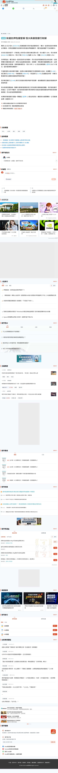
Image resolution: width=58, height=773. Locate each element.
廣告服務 (34, 762)
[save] (44, 8)
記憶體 (7, 626)
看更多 (54, 152)
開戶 (55, 542)
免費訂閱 (53, 742)
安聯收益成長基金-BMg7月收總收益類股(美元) (12, 540)
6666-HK (5, 55)
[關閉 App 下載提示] (1, 2)
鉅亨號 (19, 762)
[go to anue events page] (51, 5)
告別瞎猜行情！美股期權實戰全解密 (13, 106)
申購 (55, 548)
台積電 (7, 630)
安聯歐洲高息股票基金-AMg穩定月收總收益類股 (13, 553)
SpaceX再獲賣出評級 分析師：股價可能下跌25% (29, 215)
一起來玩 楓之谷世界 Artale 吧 (48, 215)
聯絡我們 (47, 762)
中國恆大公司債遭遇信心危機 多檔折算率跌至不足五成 (44, 191)
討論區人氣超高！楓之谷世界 (29, 233)
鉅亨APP (14, 762)
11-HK (39, 74)
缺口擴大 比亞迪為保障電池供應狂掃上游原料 (13, 145)
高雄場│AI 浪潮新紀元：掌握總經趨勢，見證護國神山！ (22, 480)
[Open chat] (55, 8)
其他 (7, 555)
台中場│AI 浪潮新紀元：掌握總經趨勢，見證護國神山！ (22, 460)
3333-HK (16, 46)
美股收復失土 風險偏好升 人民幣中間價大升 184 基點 (15, 142)
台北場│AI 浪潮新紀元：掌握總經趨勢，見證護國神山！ (22, 467)
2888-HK (11, 74)
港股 (9, 33)
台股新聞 (9, 391)
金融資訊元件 (40, 762)
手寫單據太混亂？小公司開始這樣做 (9, 233)
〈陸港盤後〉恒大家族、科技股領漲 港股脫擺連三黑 (16, 191)
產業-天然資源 (9, 561)
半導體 (7, 634)
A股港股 (4, 33)
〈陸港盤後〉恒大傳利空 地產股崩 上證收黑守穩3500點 (16, 140)
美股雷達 (9, 380)
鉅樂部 (24, 762)
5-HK (53, 71)
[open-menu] (1, 5)
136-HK (43, 55)
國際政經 (9, 369)
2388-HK (25, 74)
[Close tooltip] (53, 12)
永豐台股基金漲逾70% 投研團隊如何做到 (15, 103)
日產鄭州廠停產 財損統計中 (9, 147)
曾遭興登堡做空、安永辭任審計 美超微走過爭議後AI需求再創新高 (9, 215)
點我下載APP (18, 108)
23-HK (13, 80)
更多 (54, 285)
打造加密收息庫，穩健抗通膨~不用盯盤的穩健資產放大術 (21, 473)
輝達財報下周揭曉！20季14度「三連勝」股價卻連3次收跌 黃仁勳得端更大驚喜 (48, 233)
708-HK (24, 55)
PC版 (10, 762)
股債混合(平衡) (9, 543)
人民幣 (47, 64)
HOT (8, 460)
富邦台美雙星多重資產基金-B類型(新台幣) (11, 547)
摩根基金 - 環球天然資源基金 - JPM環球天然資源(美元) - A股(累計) (18, 559)
